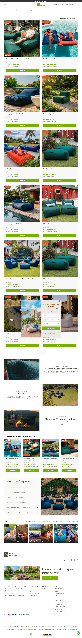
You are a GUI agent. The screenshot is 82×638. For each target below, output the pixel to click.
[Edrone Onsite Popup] (41, 319)
